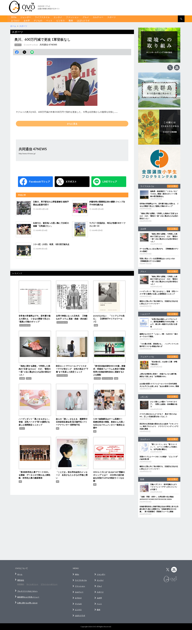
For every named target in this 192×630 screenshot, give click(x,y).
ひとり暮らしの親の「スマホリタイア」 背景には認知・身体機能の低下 (163, 404)
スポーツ (111, 17)
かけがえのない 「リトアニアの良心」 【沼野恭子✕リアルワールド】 (109, 319)
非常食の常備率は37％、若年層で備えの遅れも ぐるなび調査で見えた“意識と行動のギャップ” (34, 319)
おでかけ (15, 20)
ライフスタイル (42, 17)
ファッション (72, 17)
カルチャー (98, 17)
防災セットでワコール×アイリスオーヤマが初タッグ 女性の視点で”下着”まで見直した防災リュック (72, 369)
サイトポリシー (32, 584)
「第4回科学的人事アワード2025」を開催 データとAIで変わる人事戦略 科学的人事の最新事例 (34, 475)
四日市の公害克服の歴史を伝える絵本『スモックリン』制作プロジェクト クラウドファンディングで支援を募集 (159, 426)
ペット (49, 20)
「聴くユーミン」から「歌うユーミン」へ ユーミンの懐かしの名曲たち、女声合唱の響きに (163, 446)
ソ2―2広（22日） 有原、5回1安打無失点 (51, 244)
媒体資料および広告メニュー (28, 597)
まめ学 (26, 20)
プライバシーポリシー (49, 584)
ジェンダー (25, 17)
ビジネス (60, 20)
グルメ (86, 17)
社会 (95, 325)
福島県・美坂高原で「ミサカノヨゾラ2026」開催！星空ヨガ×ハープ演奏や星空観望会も (163, 193)
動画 (71, 20)
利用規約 (20, 584)
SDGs (13, 17)
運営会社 (20, 580)
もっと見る (172, 186)
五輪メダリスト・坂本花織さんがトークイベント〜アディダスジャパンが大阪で (163, 486)
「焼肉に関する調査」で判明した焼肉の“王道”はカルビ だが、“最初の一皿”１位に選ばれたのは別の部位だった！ (159, 215)
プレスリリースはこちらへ (27, 591)
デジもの (38, 20)
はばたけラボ (83, 20)
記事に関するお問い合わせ (27, 603)
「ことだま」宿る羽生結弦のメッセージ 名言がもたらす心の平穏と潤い (71, 475)
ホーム (19, 574)
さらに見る (72, 123)
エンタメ (58, 17)
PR (57, 428)
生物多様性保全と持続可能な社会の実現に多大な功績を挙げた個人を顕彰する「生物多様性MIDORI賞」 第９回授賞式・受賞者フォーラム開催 (159, 509)
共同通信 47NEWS (48, 44)
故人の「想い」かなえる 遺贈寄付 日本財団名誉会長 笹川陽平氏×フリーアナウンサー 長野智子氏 (72, 422)
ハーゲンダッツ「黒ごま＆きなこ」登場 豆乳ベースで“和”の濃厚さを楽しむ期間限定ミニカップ (34, 422)
